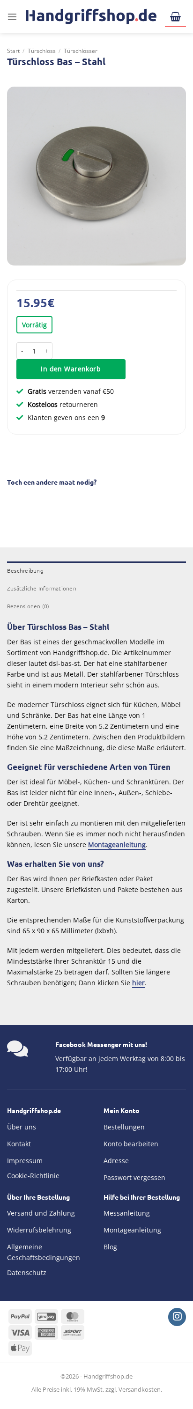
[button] (12, 16)
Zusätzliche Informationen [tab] (41, 588)
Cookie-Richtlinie (33, 1175)
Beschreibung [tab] (25, 570)
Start (13, 50)
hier (138, 982)
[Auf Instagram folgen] (177, 1317)
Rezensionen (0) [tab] (28, 606)
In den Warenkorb (71, 368)
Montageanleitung (117, 844)
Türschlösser (80, 50)
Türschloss (42, 50)
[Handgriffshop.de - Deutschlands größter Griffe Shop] (91, 16)
